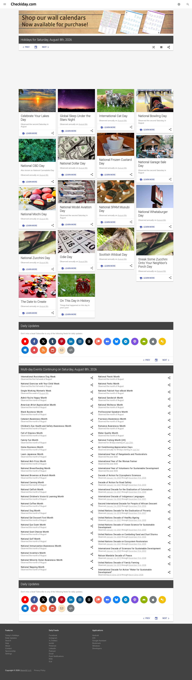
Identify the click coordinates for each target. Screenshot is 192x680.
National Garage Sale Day (152, 164)
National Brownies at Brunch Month (38, 475)
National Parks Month (108, 383)
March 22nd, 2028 (136, 575)
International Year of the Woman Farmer (117, 461)
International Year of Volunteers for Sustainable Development (128, 468)
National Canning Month (32, 482)
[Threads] (89, 341)
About (7, 646)
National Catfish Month (32, 489)
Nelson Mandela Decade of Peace (115, 555)
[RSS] (43, 350)
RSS (51, 659)
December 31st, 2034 (137, 478)
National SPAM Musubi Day (114, 209)
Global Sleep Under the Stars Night (75, 117)
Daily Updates (30, 326)
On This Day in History (75, 301)
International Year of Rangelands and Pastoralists (122, 454)
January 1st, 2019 (113, 558)
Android (95, 635)
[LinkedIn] (70, 341)
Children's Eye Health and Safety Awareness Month (46, 426)
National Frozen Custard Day (115, 161)
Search (8, 641)
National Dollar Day (72, 163)
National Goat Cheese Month (35, 532)
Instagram (53, 638)
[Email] (61, 350)
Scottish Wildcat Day (113, 254)
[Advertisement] (96, 69)
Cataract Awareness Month (34, 419)
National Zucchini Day (35, 258)
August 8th (83, 124)
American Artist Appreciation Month (38, 405)
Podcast (52, 651)
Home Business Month (32, 447)
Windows (96, 646)
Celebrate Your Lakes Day (35, 117)
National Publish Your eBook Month (115, 391)
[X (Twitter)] (43, 341)
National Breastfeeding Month (35, 468)
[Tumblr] (52, 341)
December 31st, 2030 (137, 485)
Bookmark (96, 643)
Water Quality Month (108, 433)
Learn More (29, 133)
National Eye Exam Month (33, 525)
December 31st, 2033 (137, 551)
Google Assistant (99, 641)
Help (7, 643)
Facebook (53, 635)
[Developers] (70, 350)
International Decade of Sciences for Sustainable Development (129, 548)
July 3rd (136, 450)
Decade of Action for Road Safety (114, 482)
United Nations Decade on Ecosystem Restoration (123, 541)
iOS (93, 638)
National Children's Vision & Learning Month (42, 496)
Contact (8, 648)
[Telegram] (125, 341)
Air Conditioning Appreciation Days (115, 447)
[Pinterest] (61, 341)
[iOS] (153, 341)
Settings (8, 654)
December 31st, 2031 (137, 499)
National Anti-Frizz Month (33, 461)
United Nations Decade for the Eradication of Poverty (124, 510)
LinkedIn (52, 648)
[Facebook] (34, 341)
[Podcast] (134, 341)
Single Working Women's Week (36, 391)
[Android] (144, 341)
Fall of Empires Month (32, 433)
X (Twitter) (53, 641)
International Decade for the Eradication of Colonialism (125, 489)
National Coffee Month (32, 503)
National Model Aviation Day (76, 209)
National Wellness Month (110, 405)
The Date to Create (33, 302)
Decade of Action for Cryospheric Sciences (119, 475)
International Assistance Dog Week (38, 376)
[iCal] (52, 350)
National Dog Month (30, 510)
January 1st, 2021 (113, 485)
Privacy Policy (39, 670)
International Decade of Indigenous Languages (121, 496)
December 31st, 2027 (137, 513)
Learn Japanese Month (32, 454)
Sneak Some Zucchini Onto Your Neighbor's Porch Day (152, 262)
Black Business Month (32, 412)
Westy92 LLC (25, 670)
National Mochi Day (34, 214)
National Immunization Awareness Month (41, 546)
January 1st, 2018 (113, 513)
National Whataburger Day (153, 213)
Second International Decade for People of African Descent (127, 503)
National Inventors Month (33, 553)
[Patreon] (98, 341)
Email (51, 654)
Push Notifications (56, 656)
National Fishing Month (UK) (112, 440)
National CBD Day (32, 166)
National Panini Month (109, 376)
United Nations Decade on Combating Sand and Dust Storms (128, 534)
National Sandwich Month (110, 398)
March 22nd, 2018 (113, 575)
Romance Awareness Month (112, 426)
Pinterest (52, 646)
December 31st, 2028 (137, 558)
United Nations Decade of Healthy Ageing (118, 517)
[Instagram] (80, 341)
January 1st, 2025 (113, 478)
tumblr (51, 643)
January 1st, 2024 (113, 551)
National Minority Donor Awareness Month (42, 560)
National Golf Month (30, 539)
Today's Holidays (12, 635)
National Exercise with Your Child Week (40, 383)
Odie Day (66, 257)
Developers (97, 648)
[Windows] (25, 350)
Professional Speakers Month (113, 412)
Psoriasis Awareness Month (112, 419)
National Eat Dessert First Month (37, 517)
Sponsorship (10, 651)
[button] (5, 4)
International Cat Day (113, 116)
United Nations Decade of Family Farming (118, 562)
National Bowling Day (152, 116)
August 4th (43, 393)
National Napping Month (32, 567)
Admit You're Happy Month (34, 398)
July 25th (129, 443)
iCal (50, 661)
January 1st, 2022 (113, 499)
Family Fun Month (29, 440)
